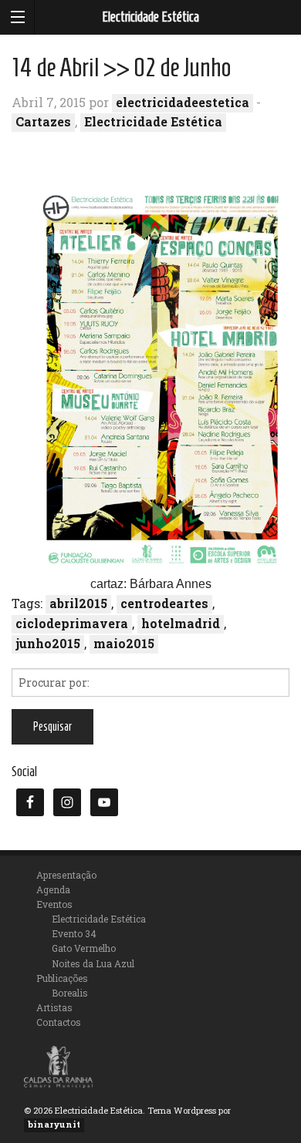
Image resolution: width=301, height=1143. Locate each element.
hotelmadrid (180, 623)
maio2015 (123, 643)
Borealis (70, 993)
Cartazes (43, 121)
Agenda (53, 889)
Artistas (54, 1007)
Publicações (62, 978)
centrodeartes (164, 603)
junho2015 (47, 643)
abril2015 (78, 603)
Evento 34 (74, 933)
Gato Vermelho (84, 948)
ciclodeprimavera (71, 623)
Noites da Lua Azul (93, 963)
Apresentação (66, 875)
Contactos (58, 1022)
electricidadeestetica (182, 102)
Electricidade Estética (150, 17)
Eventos (54, 904)
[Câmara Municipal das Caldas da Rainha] (58, 1065)
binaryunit (54, 1124)
